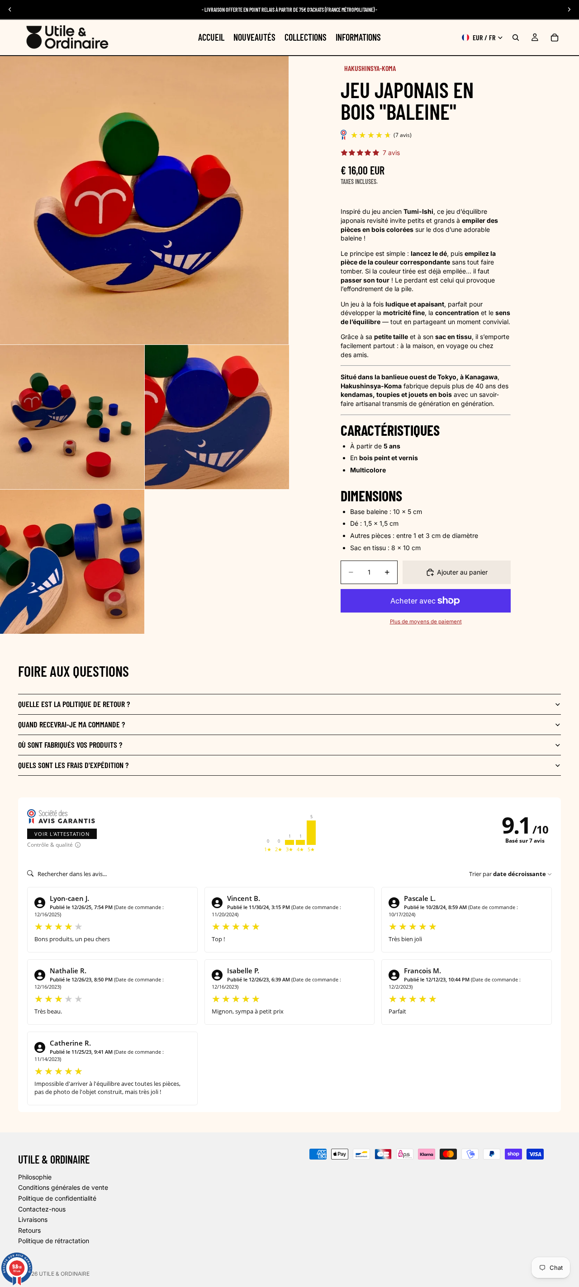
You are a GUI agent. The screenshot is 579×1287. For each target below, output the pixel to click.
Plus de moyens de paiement (426, 621)
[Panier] (555, 37)
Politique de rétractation (53, 1241)
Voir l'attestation (62, 833)
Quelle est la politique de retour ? (74, 704)
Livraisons (32, 1219)
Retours (29, 1230)
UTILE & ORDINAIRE (64, 1273)
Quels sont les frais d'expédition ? (73, 765)
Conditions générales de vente (63, 1187)
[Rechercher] (516, 37)
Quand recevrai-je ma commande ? (71, 724)
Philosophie (35, 1176)
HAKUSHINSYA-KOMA (370, 68)
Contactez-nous (42, 1208)
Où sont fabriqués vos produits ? (70, 745)
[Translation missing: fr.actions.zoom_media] (144, 200)
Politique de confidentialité (57, 1198)
